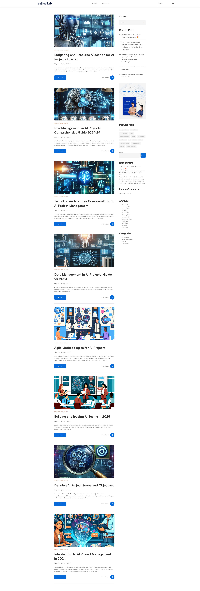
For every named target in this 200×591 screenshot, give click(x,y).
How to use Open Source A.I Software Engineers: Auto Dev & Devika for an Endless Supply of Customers (131, 45)
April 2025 (125, 211)
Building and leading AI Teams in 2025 (82, 416)
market (131, 133)
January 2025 (126, 217)
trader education (136, 143)
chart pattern (134, 130)
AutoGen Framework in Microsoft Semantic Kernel (132, 75)
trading (122, 146)
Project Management (61, 50)
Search (121, 152)
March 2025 (125, 213)
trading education (131, 146)
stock (133, 136)
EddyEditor (57, 64)
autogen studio (124, 130)
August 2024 (125, 221)
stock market (141, 136)
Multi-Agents (125, 237)
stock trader (123, 140)
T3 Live (124, 241)
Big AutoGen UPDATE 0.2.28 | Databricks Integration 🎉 (131, 36)
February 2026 (126, 207)
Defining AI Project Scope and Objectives (84, 485)
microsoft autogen (124, 136)
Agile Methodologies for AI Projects (79, 348)
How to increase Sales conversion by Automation (133, 68)
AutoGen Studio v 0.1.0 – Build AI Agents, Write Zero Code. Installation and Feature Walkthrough (132, 58)
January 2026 (126, 209)
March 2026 (125, 205)
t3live (140, 140)
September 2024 (127, 219)
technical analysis (124, 143)
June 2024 (125, 225)
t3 (129, 140)
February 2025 (126, 215)
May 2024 (125, 227)
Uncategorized (126, 243)
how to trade (123, 133)
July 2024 (125, 223)
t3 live (134, 140)
